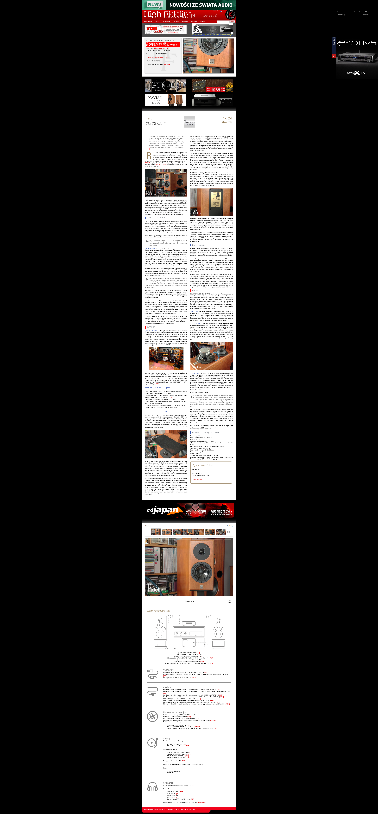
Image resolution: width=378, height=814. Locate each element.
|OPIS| (202, 661)
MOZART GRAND (161, 165)
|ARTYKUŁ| (195, 678)
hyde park (185, 21)
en (224, 11)
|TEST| (198, 653)
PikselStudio (216, 812)
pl (217, 11)
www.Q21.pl (198, 479)
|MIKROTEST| (202, 802)
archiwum (194, 21)
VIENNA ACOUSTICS (160, 48)
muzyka (158, 21)
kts (194, 809)
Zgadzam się (341, 14)
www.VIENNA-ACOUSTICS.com (158, 57)
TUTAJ (166, 378)
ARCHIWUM (148, 163)
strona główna (148, 21)
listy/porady (166, 21)
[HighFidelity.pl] (189, 127)
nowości (176, 21)
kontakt (202, 21)
